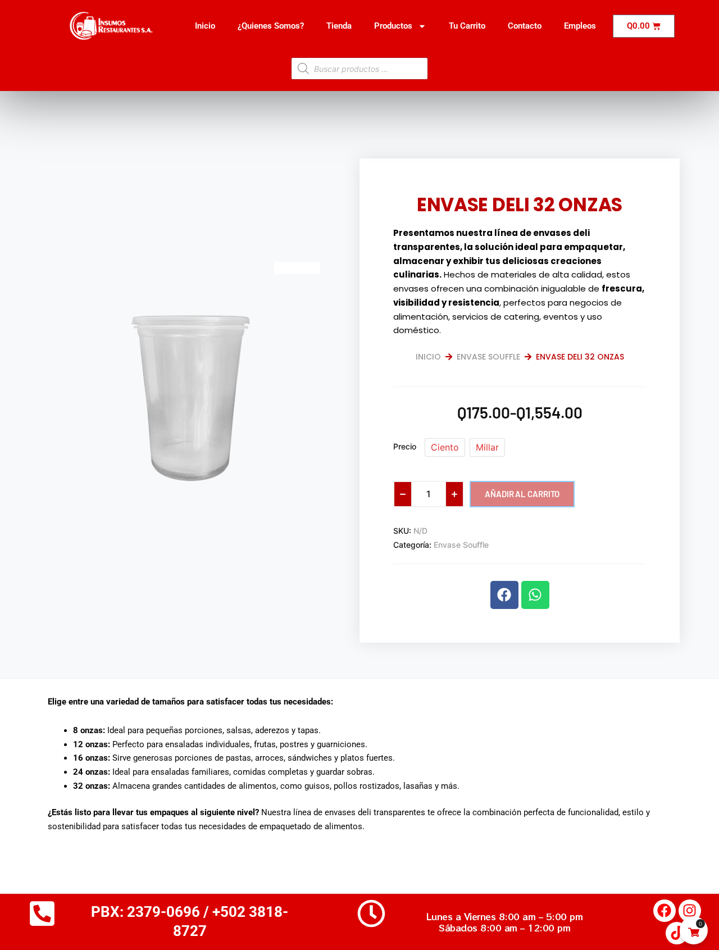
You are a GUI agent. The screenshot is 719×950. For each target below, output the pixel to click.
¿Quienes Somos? (271, 26)
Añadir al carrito (522, 494)
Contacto (524, 26)
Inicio (205, 26)
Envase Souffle (488, 356)
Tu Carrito (467, 26)
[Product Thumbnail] (297, 268)
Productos (393, 26)
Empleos (580, 26)
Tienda (339, 26)
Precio (404, 446)
